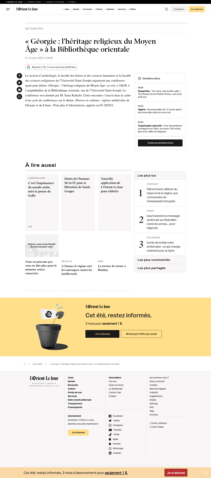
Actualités (34, 28)
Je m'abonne (176, 473)
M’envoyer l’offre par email (141, 333)
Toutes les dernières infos (160, 142)
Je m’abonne (102, 333)
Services (72, 396)
